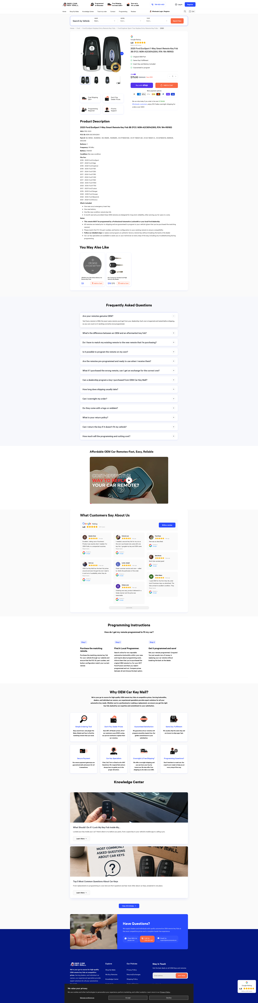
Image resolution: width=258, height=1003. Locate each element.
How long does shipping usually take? (100, 389)
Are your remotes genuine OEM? (98, 315)
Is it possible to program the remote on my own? (105, 351)
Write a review (167, 525)
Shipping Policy (132, 979)
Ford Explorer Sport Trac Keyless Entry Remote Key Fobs (138, 28)
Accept (128, 998)
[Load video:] (129, 480)
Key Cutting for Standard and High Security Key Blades (117, 278)
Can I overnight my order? (95, 398)
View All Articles (128, 906)
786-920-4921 (159, 4)
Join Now (181, 976)
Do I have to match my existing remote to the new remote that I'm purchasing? (120, 342)
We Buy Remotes (111, 974)
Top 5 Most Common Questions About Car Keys (95, 881)
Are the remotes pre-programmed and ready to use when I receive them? (117, 361)
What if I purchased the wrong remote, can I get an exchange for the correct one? (121, 370)
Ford (78, 28)
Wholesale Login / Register (161, 11)
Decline (168, 998)
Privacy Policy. (165, 992)
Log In (180, 4)
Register (190, 4)
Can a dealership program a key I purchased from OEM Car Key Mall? (115, 379)
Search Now (177, 21)
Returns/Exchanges (133, 974)
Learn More (80, 838)
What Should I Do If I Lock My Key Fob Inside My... (96, 827)
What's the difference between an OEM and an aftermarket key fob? (115, 333)
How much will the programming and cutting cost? (106, 436)
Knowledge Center (111, 979)
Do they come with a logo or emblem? (100, 408)
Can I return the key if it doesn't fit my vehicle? (105, 426)
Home (72, 28)
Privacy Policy (132, 970)
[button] (185, 11)
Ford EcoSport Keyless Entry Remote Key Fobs (98, 28)
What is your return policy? (95, 417)
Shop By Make (110, 970)
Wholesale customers (139, 104)
